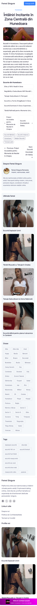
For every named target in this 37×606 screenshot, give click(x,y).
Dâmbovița (8, 380)
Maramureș (8, 390)
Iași (18, 385)
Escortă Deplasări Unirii (12, 231)
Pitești (19, 399)
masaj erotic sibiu (10, 472)
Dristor (7, 376)
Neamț (7, 394)
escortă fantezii (25, 449)
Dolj (28, 371)
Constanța (8, 371)
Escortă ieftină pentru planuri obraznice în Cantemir (18, 334)
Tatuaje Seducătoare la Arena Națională (17, 299)
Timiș (17, 417)
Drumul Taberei (19, 376)
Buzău (18, 362)
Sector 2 (23, 408)
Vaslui (20, 426)
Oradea (23, 394)
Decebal (19, 371)
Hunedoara (18, 10)
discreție (24, 445)
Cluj (20, 367)
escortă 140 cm (10, 449)
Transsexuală (8, 142)
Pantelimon (8, 399)
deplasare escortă (11, 445)
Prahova (7, 403)
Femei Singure (8, 3)
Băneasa (27, 362)
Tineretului (8, 421)
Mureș (28, 390)
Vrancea (7, 430)
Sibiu (27, 412)
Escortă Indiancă (23, 135)
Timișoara (27, 417)
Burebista (8, 362)
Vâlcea (17, 430)
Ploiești (28, 399)
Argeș (7, 353)
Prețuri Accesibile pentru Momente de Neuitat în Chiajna (9, 123)
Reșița (17, 403)
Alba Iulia (16, 349)
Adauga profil (29, 3)
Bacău (16, 353)
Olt (15, 394)
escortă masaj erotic (11, 458)
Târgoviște (20, 421)
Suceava (8, 417)
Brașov (15, 358)
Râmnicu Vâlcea (10, 408)
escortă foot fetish (11, 454)
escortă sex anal (10, 463)
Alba (6, 349)
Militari (19, 390)
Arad (25, 349)
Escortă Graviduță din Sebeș (26, 123)
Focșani (19, 380)
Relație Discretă (20, 138)
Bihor (6, 358)
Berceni (25, 353)
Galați (28, 380)
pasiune (23, 472)
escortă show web (11, 467)
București (25, 358)
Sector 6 (18, 412)
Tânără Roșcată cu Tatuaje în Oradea (16, 265)
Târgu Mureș (9, 426)
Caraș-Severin (9, 367)
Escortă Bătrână (9, 135)
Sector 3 (8, 412)
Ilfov (25, 385)
